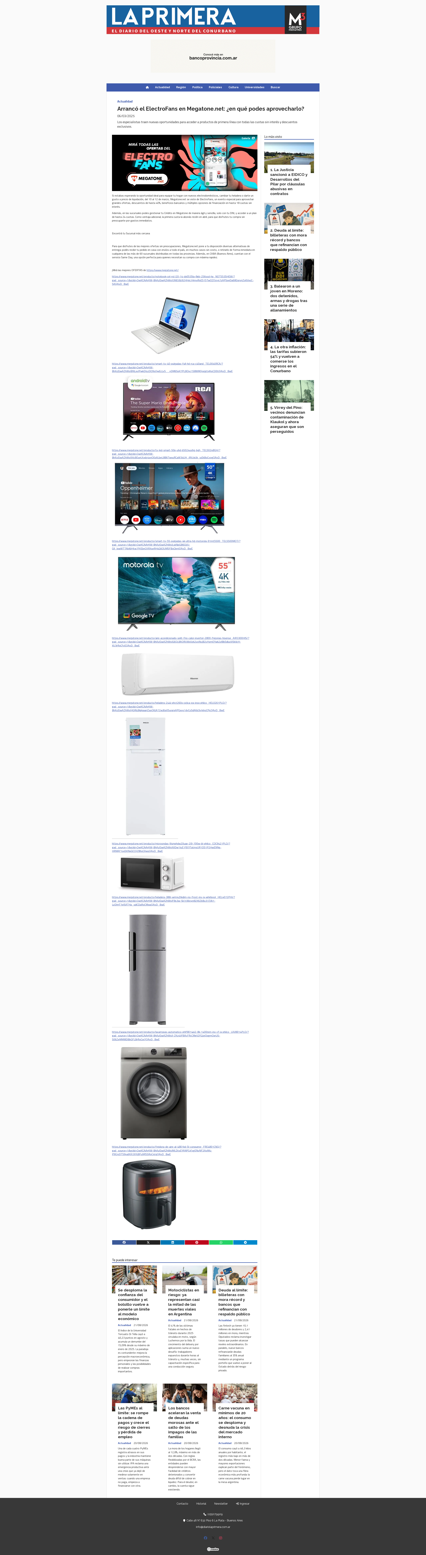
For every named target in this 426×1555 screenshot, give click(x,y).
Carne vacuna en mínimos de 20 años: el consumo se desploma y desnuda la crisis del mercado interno (234, 1422)
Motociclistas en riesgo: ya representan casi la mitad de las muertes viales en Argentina (184, 1302)
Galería (246, 138)
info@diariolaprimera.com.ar (213, 1527)
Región (181, 87)
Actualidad (162, 87)
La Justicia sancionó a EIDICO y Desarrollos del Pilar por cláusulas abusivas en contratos (288, 181)
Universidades (254, 87)
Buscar (275, 87)
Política (197, 87)
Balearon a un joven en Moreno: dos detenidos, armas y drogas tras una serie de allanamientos (288, 298)
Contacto (182, 1503)
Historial (201, 1503)
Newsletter (221, 1503)
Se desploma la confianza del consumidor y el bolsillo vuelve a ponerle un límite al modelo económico (134, 1304)
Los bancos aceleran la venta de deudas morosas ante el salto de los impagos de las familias (184, 1422)
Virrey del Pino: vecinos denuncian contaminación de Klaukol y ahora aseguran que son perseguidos (287, 419)
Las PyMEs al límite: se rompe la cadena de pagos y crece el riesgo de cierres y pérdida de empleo (134, 1422)
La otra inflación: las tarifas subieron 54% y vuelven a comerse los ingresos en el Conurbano (288, 359)
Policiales (215, 87)
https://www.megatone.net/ (163, 270)
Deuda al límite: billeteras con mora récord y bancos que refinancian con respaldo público (234, 1302)
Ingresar (244, 1503)
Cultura (233, 87)
